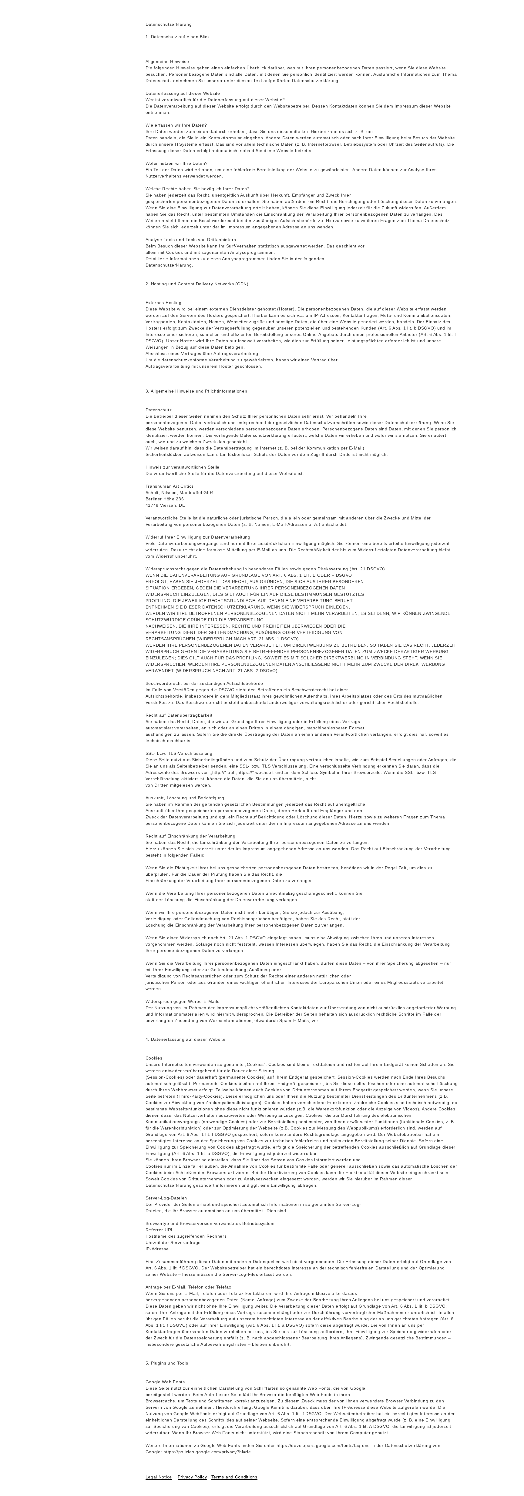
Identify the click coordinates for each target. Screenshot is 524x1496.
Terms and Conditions (234, 1476)
